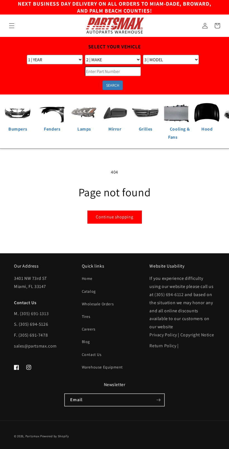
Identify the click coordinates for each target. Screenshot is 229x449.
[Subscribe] (158, 400)
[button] (12, 26)
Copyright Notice (197, 335)
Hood (207, 129)
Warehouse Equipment (102, 367)
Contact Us (92, 354)
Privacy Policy (163, 335)
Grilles (145, 129)
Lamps (84, 129)
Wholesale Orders (98, 303)
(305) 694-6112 (168, 294)
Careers (89, 329)
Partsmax (32, 436)
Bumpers (17, 129)
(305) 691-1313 (34, 313)
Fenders (52, 129)
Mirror (114, 129)
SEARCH (112, 85)
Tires (86, 316)
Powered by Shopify (54, 436)
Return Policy (162, 346)
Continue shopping (114, 216)
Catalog (89, 291)
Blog (86, 341)
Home (87, 278)
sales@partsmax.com (35, 346)
